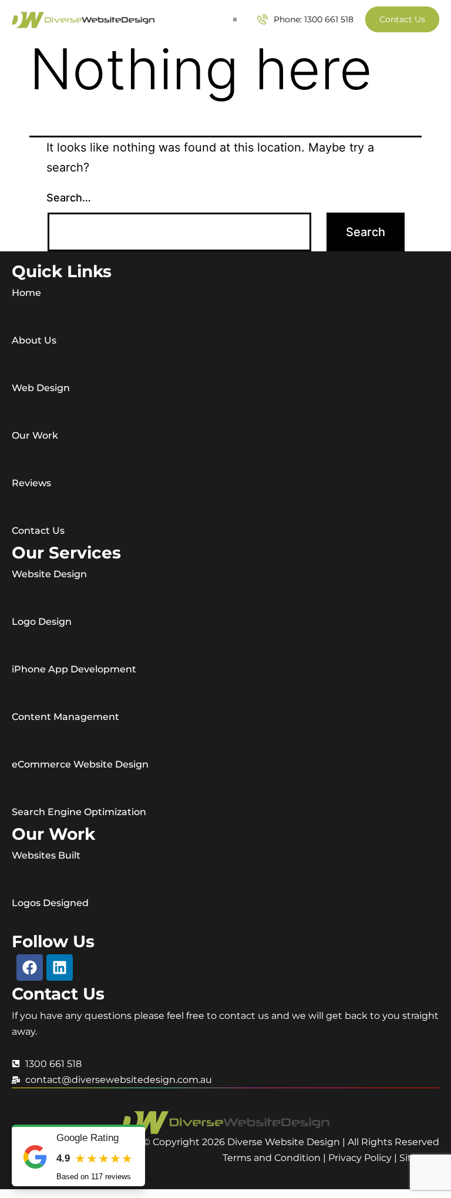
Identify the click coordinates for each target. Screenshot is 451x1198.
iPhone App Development (74, 669)
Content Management (65, 716)
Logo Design (42, 621)
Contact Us (38, 530)
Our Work (35, 435)
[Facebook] (29, 967)
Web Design (41, 387)
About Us (34, 340)
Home (26, 292)
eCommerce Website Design (80, 764)
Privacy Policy (360, 1157)
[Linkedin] (59, 967)
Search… (68, 197)
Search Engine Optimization (79, 811)
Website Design (49, 574)
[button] (234, 19)
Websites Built (46, 855)
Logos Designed (50, 902)
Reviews (31, 483)
